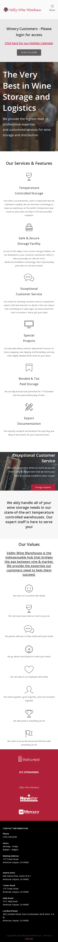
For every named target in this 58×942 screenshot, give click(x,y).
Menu (52, 10)
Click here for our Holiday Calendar (29, 43)
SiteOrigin (29, 938)
